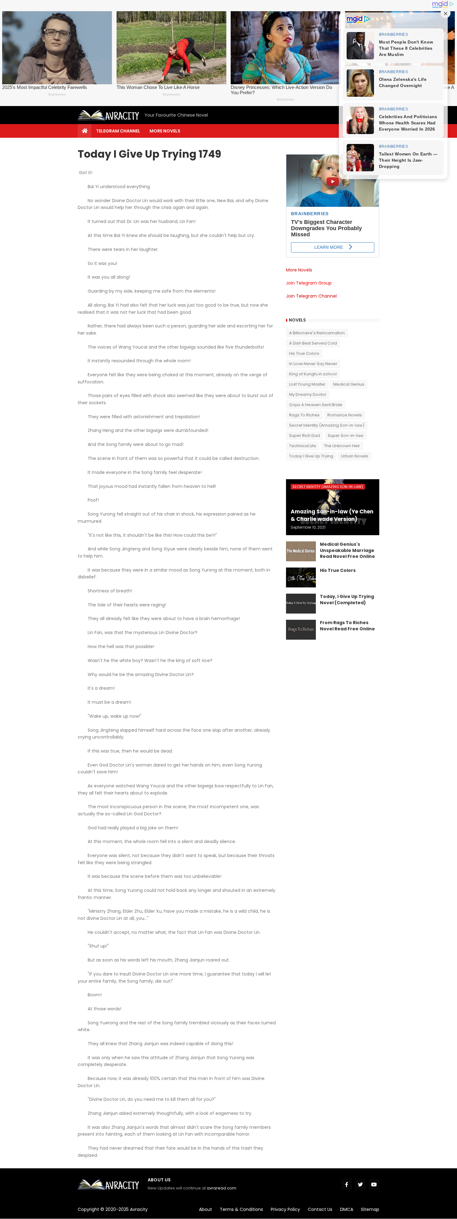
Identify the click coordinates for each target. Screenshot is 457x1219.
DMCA (346, 1209)
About (205, 1209)
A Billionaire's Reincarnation (317, 333)
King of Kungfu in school (313, 374)
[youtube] (374, 1184)
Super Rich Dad (304, 435)
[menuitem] (84, 131)
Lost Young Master (307, 384)
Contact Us (320, 1209)
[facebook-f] (346, 1184)
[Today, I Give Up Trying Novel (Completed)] (301, 604)
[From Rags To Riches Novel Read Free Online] (301, 630)
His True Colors (304, 353)
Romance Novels (344, 415)
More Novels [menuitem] (165, 131)
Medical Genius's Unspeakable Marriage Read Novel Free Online (347, 550)
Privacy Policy (285, 1209)
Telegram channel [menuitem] (118, 131)
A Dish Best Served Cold (313, 343)
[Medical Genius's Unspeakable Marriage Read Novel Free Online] (301, 551)
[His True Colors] (301, 577)
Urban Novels (354, 456)
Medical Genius (348, 384)
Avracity (139, 1209)
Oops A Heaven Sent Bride (315, 405)
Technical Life (302, 446)
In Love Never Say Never (313, 364)
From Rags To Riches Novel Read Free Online (347, 626)
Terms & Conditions (241, 1209)
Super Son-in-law (345, 435)
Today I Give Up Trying (311, 456)
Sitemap (370, 1209)
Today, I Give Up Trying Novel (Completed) (347, 600)
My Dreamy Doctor (307, 394)
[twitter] (360, 1184)
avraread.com (221, 1188)
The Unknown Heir (342, 446)
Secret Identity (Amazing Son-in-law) (326, 425)
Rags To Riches (304, 415)
